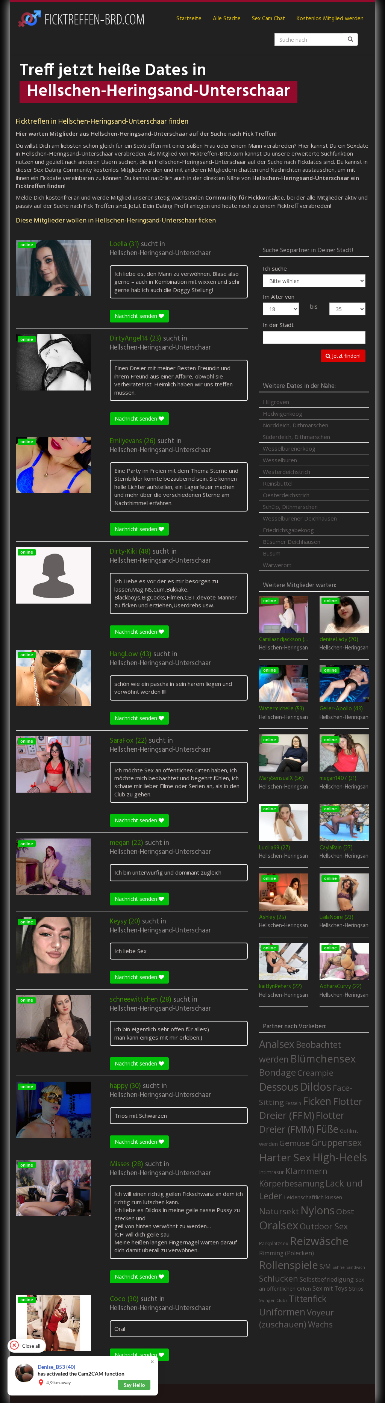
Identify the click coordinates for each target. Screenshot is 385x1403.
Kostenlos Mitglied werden (330, 18)
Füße (327, 1129)
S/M (325, 1266)
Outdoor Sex (324, 1226)
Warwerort (277, 565)
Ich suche (275, 268)
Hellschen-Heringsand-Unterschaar (160, 253)
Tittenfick (307, 1299)
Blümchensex (323, 1058)
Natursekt (279, 1211)
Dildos (315, 1086)
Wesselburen (280, 460)
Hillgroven (276, 402)
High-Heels (339, 1157)
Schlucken (278, 1278)
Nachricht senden (137, 315)
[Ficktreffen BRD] (80, 19)
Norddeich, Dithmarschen (295, 425)
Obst (345, 1211)
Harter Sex (285, 1157)
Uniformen (282, 1311)
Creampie (315, 1072)
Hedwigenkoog (282, 413)
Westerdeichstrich (286, 471)
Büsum (271, 553)
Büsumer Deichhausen (291, 541)
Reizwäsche (319, 1241)
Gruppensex (336, 1143)
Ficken (317, 1101)
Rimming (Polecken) (286, 1253)
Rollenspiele (288, 1265)
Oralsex (278, 1225)
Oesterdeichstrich (286, 495)
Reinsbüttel (278, 483)
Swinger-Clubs (273, 1300)
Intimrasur (271, 1172)
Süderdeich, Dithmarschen (296, 436)
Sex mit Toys (329, 1288)
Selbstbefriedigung (327, 1279)
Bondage (277, 1072)
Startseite (189, 18)
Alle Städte (227, 18)
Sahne (338, 1267)
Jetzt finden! (345, 355)
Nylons (317, 1210)
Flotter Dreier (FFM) (310, 1108)
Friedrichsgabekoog (288, 530)
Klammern (306, 1171)
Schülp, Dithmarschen (290, 506)
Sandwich (355, 1267)
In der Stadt (278, 324)
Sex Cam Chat (268, 18)
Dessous (278, 1087)
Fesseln (293, 1103)
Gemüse (294, 1143)
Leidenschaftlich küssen (313, 1197)
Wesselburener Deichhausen (300, 518)
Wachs (320, 1324)
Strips (356, 1288)
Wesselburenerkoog (289, 448)
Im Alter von (278, 296)
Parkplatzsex (273, 1243)
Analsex (276, 1044)
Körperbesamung (291, 1183)
